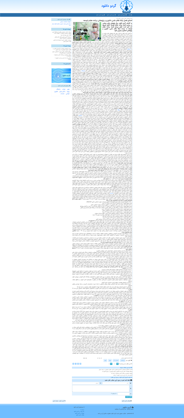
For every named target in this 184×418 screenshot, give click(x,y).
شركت (63, 89)
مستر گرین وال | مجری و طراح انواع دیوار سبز (61, 24)
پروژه (118, 110)
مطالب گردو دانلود (126, 401)
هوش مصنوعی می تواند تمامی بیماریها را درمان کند (121, 373)
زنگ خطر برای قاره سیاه (66, 35)
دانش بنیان (62, 91)
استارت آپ (115, 360)
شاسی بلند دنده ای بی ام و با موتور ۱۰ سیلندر (122, 375)
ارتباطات (83, 71)
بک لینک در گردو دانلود (79, 411)
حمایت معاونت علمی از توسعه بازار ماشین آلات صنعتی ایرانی (62, 40)
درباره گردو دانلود (111, 15)
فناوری (56, 91)
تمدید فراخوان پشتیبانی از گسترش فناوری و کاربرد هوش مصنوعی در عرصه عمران (115, 369)
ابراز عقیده (128, 397)
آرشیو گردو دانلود (122, 15)
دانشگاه (129, 49)
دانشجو (80, 115)
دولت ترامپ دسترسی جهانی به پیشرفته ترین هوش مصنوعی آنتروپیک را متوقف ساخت (61, 32)
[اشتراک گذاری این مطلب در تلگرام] (80, 364)
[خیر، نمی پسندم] (111, 364)
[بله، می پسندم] (117, 364)
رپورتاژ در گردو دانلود (79, 413)
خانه (130, 15)
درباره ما (82, 410)
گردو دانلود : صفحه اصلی (58, 401)
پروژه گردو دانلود (100, 15)
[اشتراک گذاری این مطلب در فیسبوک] (78, 364)
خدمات (111, 193)
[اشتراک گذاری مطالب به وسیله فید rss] (73, 364)
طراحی (67, 94)
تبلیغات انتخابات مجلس (65, 22)
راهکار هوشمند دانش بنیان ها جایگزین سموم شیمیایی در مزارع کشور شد (117, 371)
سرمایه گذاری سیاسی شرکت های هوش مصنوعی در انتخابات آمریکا (63, 37)
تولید (105, 360)
